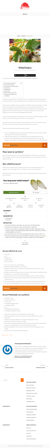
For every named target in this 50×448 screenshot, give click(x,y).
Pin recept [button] (37, 192)
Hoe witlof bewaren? (9, 84)
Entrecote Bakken (31, 417)
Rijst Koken (29, 398)
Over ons (28, 428)
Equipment (7, 88)
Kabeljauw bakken (31, 414)
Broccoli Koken (30, 385)
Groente (23, 36)
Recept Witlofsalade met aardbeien (10, 95)
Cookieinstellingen (31, 438)
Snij (6, 225)
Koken (10, 335)
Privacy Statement (31, 430)
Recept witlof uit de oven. (10, 92)
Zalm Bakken (29, 412)
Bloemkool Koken (31, 387)
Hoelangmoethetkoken (20, 70)
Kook (43, 235)
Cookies (28, 433)
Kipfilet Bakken (30, 420)
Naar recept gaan (20, 75)
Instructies (7, 91)
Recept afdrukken (31, 75)
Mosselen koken (30, 396)
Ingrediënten (7, 89)
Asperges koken (30, 390)
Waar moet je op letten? (10, 83)
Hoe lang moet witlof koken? (11, 86)
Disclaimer (29, 436)
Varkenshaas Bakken (31, 409)
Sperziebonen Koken (31, 393)
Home (18, 36)
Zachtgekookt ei (30, 401)
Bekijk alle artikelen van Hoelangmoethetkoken (23, 357)
